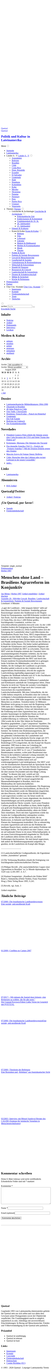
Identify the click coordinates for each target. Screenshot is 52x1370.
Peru (14, 199)
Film (19, 236)
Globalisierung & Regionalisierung (26, 262)
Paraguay (16, 196)
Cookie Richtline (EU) (15, 1363)
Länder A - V (12, 156)
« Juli (3, 393)
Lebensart (21, 238)
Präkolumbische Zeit (25, 216)
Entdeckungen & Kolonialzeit (29, 219)
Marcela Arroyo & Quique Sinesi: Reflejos (24, 454)
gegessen (10, 348)
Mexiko (15, 189)
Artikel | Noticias (13, 497)
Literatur (20, 241)
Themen (9, 209)
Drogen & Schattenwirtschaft (24, 274)
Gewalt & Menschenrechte (23, 257)
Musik (19, 248)
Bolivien (15, 160)
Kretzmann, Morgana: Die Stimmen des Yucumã (26, 443)
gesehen (9, 343)
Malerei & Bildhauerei (26, 243)
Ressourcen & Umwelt (21, 270)
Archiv (4, 364)
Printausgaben (7, 568)
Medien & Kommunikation (28, 245)
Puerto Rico (17, 201)
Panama (15, 194)
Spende (9, 508)
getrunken (10, 351)
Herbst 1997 (6, 571)
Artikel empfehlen (29, 594)
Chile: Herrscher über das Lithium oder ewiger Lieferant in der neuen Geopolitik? (26, 458)
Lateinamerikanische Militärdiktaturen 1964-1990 (27, 404)
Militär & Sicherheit (20, 277)
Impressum (16, 289)
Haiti (14, 180)
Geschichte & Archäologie (23, 211)
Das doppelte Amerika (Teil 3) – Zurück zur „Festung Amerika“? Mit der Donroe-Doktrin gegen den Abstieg (28, 448)
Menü (3, 146)
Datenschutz (11, 1361)
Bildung (20, 233)
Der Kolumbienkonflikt (16, 423)
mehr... (9, 463)
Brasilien (15, 163)
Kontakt (15, 291)
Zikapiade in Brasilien (15, 407)
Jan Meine (5, 594)
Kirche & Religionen (20, 279)
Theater (20, 250)
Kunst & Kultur (18, 231)
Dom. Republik (18, 170)
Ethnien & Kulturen (20, 228)
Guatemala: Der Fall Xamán (13, 417)
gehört (9, 346)
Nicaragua (16, 192)
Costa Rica (16, 168)
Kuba (14, 187)
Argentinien (17, 158)
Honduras (16, 182)
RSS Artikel (11, 486)
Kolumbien (16, 184)
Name (4, 1208)
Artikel (9, 323)
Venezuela (16, 206)
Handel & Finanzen (20, 267)
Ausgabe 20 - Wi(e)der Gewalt (14, 598)
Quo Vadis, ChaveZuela (16, 411)
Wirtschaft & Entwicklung (23, 265)
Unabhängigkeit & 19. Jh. (28, 221)
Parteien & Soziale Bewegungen (25, 255)
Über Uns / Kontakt (14, 287)
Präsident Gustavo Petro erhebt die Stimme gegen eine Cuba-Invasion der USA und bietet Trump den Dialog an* (27, 437)
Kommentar (7, 1186)
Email (8, 1213)
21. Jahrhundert (23, 226)
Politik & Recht (18, 253)
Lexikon (9, 330)
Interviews (10, 327)
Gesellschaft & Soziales (22, 260)
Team (14, 296)
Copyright (10, 1356)
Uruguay (15, 204)
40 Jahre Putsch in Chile (16, 409)
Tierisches (16, 299)
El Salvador (17, 175)
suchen (4, 306)
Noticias (9, 320)
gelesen (9, 341)
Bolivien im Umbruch (15, 421)
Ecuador (15, 172)
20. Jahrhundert (23, 224)
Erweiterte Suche (8, 309)
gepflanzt (10, 353)
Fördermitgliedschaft (20, 294)
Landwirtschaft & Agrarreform (24, 272)
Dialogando (11, 325)
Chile (14, 165)
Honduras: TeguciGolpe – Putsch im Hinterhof (26, 414)
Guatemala (16, 177)
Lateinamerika (12, 474)
